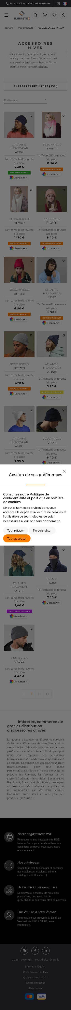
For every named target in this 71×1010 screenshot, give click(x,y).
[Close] (64, 471)
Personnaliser (42, 530)
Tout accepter (16, 538)
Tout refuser (15, 530)
